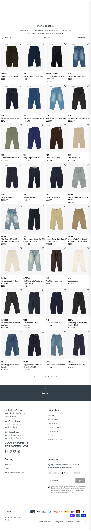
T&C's (84, 521)
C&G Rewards (53, 431)
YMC (52, 33)
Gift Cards (51, 435)
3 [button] (47, 397)
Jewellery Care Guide (55, 439)
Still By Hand (44, 33)
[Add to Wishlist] (20, 43)
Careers (7, 468)
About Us (8, 464)
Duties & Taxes (69, 521)
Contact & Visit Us (54, 427)
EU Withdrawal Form (45, 521)
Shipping (51, 415)
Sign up (80, 481)
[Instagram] (10, 451)
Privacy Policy (70, 492)
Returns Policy (53, 419)
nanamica (59, 33)
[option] (45, 391)
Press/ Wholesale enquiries (14, 472)
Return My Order (58, 521)
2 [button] (44, 397)
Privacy (78, 521)
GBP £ (9, 511)
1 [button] (42, 397)
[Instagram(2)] (19, 451)
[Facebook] (6, 451)
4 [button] (49, 397)
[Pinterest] (14, 451)
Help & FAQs (52, 423)
